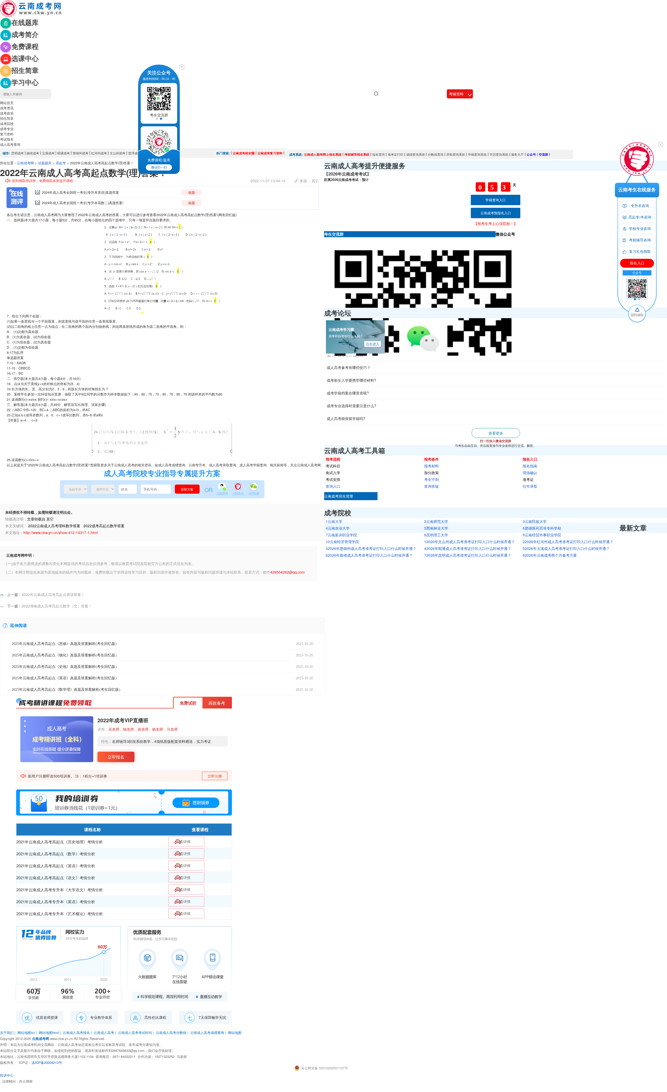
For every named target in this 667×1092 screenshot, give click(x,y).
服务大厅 (517, 154)
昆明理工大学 (436, 534)
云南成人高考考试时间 (135, 1032)
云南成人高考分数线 (171, 1032)
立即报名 (116, 757)
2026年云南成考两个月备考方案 (550, 555)
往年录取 (530, 486)
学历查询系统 (499, 154)
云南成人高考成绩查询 (207, 1032)
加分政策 (431, 472)
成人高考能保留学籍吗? (346, 395)
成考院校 (7, 123)
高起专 (61, 162)
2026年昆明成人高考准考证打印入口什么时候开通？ (467, 555)
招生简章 (7, 118)
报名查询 (378, 154)
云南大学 (334, 521)
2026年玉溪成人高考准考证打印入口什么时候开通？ (566, 548)
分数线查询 (435, 154)
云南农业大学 (338, 528)
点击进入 (372, 343)
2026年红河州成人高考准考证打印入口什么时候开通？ (568, 541)
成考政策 (7, 113)
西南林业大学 (436, 528)
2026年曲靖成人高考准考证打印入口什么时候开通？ (369, 555)
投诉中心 (7, 1075)
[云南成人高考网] (31, 7)
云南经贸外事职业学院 (542, 534)
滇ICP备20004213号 (47, 1062)
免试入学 (333, 472)
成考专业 (7, 128)
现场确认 (530, 472)
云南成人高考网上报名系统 (323, 154)
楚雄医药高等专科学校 (542, 528)
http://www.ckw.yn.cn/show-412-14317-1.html (60, 532)
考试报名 (7, 139)
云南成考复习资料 (269, 153)
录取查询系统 (455, 154)
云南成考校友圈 (244, 153)
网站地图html (49, 1032)
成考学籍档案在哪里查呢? (348, 369)
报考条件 (431, 459)
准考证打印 (395, 154)
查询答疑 (431, 486)
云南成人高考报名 (76, 1032)
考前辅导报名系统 (356, 154)
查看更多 (496, 433)
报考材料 (431, 465)
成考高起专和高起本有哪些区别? (353, 407)
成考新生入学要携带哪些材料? (351, 356)
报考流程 (333, 459)
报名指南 (530, 465)
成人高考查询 (10, 144)
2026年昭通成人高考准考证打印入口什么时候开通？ (467, 548)
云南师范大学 (436, 521)
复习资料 (7, 133)
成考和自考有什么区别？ (346, 336)
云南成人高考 (104, 1032)
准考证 (528, 479)
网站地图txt (26, 1032)
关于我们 (7, 1032)
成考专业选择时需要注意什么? (351, 382)
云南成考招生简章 (338, 496)
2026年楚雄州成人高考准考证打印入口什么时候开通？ (371, 548)
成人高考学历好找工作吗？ (348, 420)
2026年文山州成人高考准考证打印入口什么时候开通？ (469, 541)
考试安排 (333, 479)
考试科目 (333, 465)
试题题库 (45, 162)
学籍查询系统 (477, 154)
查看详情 (183, 841)
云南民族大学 (535, 521)
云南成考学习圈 (341, 329)
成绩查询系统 (415, 154)
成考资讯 (7, 107)
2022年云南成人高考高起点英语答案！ (53, 594)
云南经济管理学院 (342, 541)
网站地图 (235, 1032)
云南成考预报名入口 (495, 212)
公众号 (531, 154)
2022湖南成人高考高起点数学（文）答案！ (57, 605)
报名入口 (530, 459)
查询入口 (333, 486)
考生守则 (431, 479)
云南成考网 (25, 162)
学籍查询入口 (495, 199)
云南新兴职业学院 (341, 534)
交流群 (543, 154)
